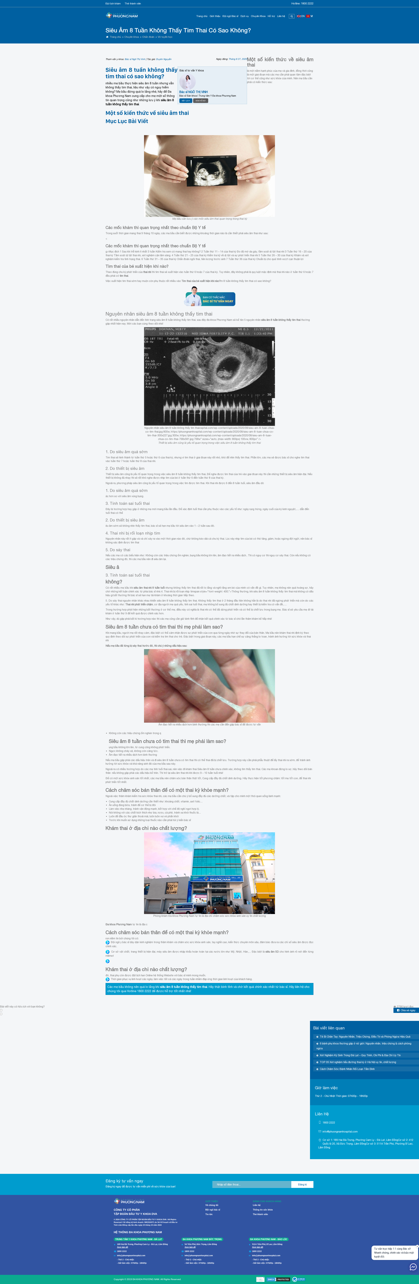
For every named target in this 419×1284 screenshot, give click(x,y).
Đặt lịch (186, 101)
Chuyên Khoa (258, 16)
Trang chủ (201, 16)
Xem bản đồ (122, 1247)
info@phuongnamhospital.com (340, 1131)
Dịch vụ (245, 16)
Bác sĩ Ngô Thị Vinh (135, 59)
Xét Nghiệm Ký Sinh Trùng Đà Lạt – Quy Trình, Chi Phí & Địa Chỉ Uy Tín (360, 1055)
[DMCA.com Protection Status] (278, 1279)
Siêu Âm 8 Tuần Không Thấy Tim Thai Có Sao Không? (178, 30)
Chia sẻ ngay (408, 1010)
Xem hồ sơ (201, 101)
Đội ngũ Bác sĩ (230, 16)
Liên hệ (281, 16)
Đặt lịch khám (113, 3)
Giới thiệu (215, 16)
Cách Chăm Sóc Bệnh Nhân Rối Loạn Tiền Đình (347, 1068)
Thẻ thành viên (133, 3)
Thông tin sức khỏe (263, 1209)
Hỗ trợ (271, 16)
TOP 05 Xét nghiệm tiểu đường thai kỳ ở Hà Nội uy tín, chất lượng (358, 1062)
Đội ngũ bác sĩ (212, 1209)
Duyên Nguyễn (163, 59)
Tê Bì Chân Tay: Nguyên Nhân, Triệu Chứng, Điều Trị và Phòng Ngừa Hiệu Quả (365, 1036)
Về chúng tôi (211, 1205)
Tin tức (209, 1214)
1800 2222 (307, 3)
